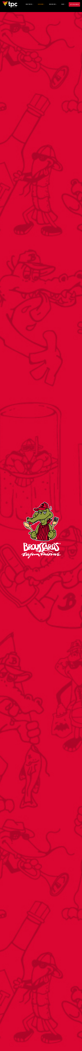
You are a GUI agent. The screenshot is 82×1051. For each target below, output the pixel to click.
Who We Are (52, 4)
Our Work (40, 4)
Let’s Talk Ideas (74, 4)
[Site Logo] (10, 4)
